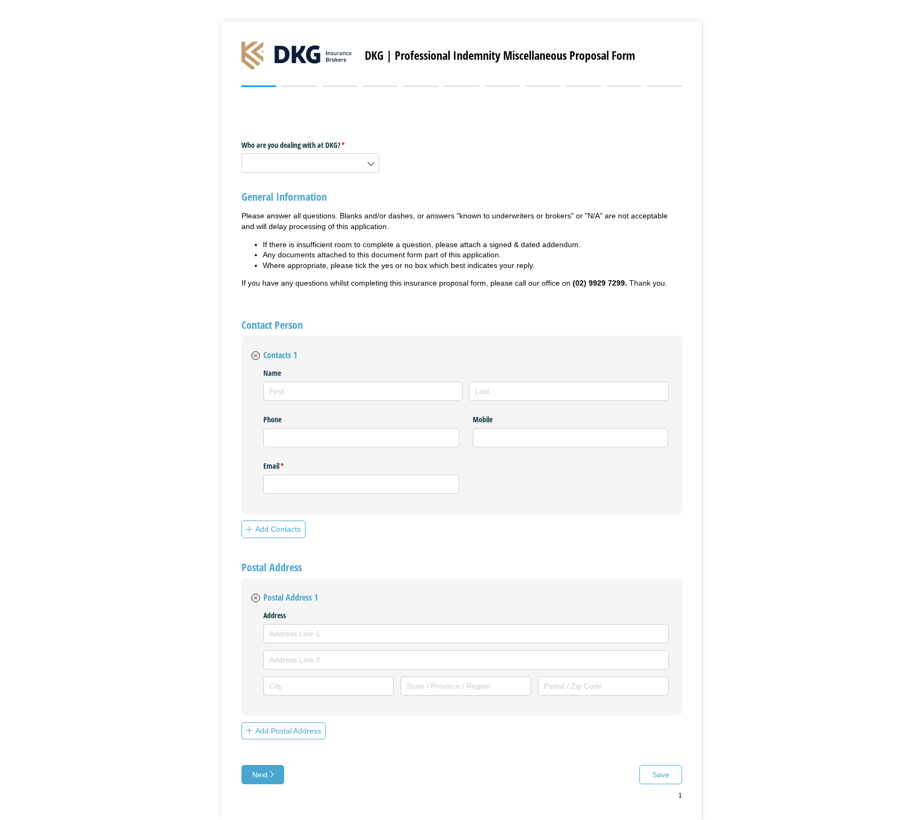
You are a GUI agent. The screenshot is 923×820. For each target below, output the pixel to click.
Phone (272, 419)
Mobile (482, 419)
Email (286, 466)
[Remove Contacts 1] (255, 355)
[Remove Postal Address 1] (255, 598)
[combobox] (310, 162)
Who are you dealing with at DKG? (305, 145)
